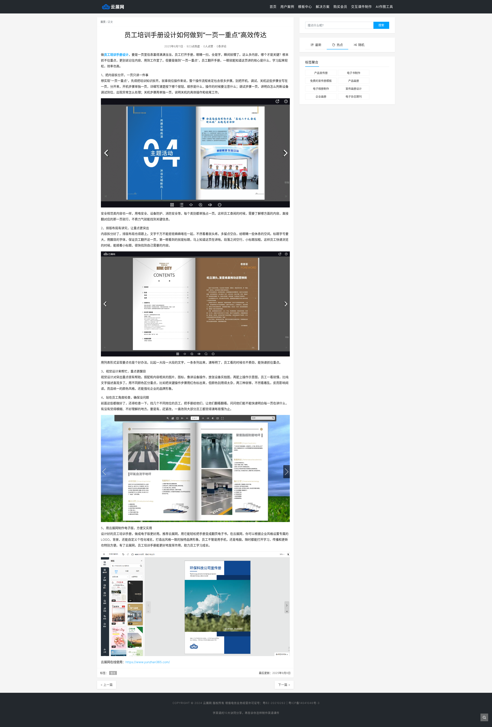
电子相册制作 (321, 88)
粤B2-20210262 (274, 703)
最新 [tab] (318, 45)
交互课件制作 (361, 7)
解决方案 (323, 7)
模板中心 (305, 7)
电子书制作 (353, 72)
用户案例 (287, 7)
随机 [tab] (361, 45)
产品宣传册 (321, 72)
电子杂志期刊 (354, 96)
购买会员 (340, 7)
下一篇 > (284, 685)
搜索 (381, 25)
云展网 (207, 703)
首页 (273, 7)
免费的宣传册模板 (321, 80)
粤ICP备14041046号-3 (304, 703)
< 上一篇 (107, 685)
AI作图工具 (384, 7)
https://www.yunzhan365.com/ (147, 662)
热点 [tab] (340, 45)
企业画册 (321, 96)
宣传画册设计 (354, 88)
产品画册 (353, 80)
